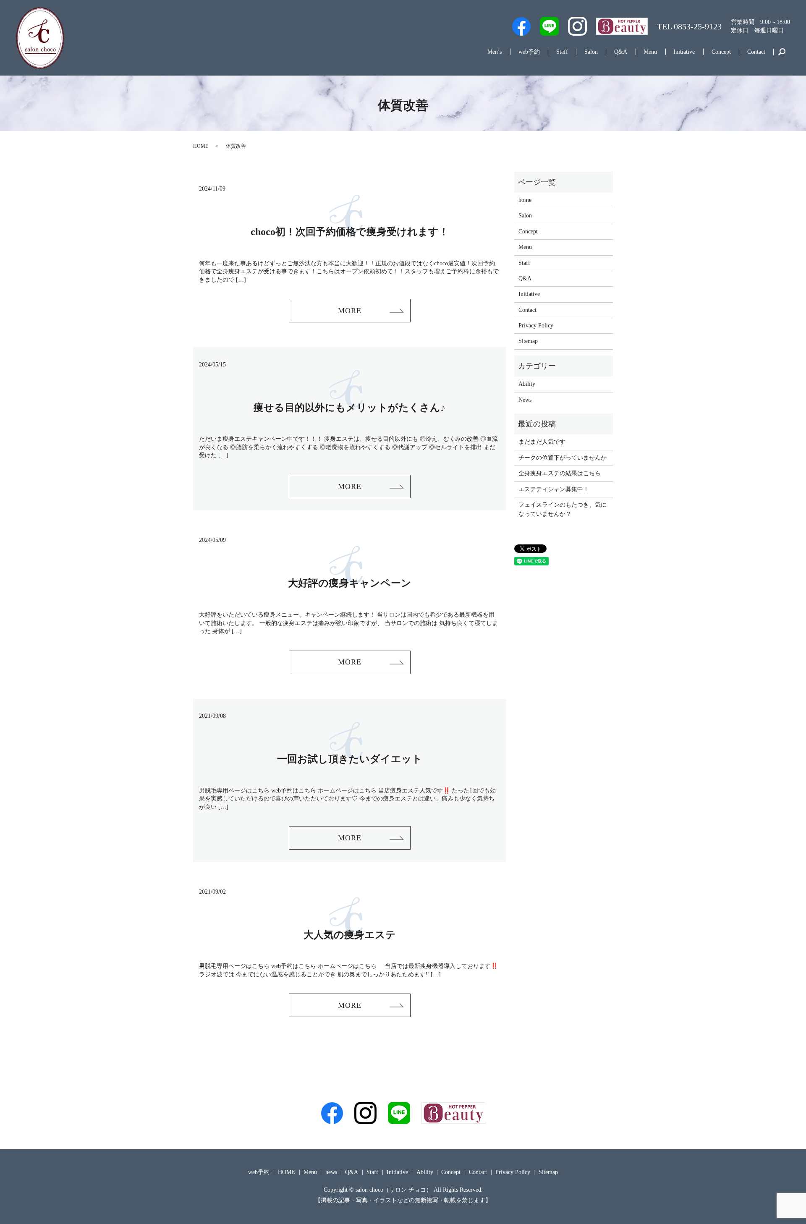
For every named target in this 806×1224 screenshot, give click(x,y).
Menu (650, 52)
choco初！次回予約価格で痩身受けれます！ (350, 231)
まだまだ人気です (541, 442)
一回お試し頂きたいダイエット (349, 758)
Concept (721, 52)
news (331, 1172)
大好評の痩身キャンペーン (349, 583)
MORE (349, 310)
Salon (591, 52)
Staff (562, 52)
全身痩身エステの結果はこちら (559, 473)
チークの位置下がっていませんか (562, 458)
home (524, 200)
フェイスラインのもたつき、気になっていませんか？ (562, 509)
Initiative (684, 52)
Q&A (620, 52)
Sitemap (528, 341)
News (524, 400)
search (781, 52)
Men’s (494, 52)
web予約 (529, 52)
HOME (200, 146)
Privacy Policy (535, 325)
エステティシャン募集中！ (553, 489)
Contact (756, 52)
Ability (526, 384)
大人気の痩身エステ (350, 934)
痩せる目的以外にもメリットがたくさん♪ (349, 407)
